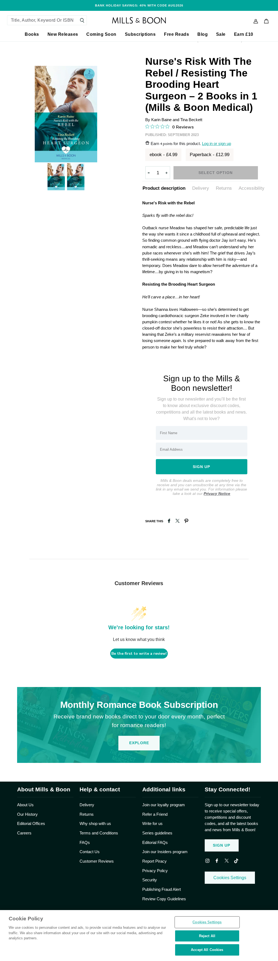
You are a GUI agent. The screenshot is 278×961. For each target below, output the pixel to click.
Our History (27, 814)
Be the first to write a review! (139, 653)
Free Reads (176, 34)
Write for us (152, 823)
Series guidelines (157, 833)
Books (32, 34)
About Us (25, 804)
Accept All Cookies (207, 950)
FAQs (85, 842)
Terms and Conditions (99, 833)
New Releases (63, 34)
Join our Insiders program (165, 851)
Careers (24, 833)
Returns (224, 188)
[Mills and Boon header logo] (139, 20)
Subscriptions (140, 34)
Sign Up (221, 845)
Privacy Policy (155, 870)
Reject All (207, 936)
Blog (202, 34)
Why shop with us (95, 823)
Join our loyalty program (163, 804)
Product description (164, 188)
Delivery (200, 188)
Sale (221, 34)
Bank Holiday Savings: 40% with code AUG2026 (139, 5)
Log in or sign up (216, 143)
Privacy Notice (217, 493)
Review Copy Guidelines (164, 898)
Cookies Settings (229, 877)
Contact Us (90, 851)
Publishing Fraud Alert (161, 889)
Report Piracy (154, 861)
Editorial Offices (31, 823)
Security (149, 880)
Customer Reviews (97, 861)
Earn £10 (243, 34)
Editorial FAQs (155, 842)
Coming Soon (101, 34)
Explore (139, 743)
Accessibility (251, 188)
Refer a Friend (155, 814)
